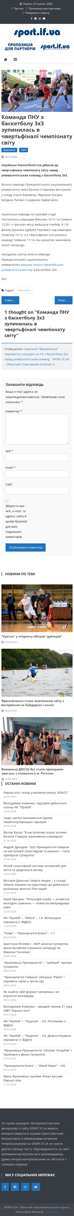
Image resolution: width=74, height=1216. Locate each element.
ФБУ (4, 279)
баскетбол (24, 290)
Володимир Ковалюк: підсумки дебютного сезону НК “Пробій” (35, 805)
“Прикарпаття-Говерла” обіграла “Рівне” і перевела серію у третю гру (34, 979)
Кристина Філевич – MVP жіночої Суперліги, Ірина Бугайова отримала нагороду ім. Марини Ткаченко (36, 948)
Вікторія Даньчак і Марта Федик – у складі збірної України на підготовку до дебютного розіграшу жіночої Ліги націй (36, 885)
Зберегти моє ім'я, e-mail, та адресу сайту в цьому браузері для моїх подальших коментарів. (16, 521)
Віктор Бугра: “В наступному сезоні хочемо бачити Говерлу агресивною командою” (35, 834)
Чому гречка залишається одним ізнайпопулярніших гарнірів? (27, 820)
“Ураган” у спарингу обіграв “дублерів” (31, 636)
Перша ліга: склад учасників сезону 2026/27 (35, 792)
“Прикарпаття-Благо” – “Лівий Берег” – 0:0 (34, 1066)
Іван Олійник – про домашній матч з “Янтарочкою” (13, 300)
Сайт (9, 484)
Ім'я (9, 451)
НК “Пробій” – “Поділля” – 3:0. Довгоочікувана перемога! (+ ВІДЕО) (37, 1038)
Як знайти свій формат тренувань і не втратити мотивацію (31, 994)
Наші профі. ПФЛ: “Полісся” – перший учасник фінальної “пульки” (65, 300)
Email (11, 467)
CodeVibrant (51, 1212)
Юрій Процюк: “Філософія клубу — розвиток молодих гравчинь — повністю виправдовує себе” (36, 903)
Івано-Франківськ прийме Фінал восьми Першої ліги (33, 1078)
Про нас (19, 8)
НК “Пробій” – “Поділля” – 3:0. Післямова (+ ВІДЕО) (34, 1023)
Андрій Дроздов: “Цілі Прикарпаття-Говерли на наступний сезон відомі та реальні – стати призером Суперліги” (36, 851)
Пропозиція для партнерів (44, 8)
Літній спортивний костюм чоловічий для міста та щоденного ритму (34, 868)
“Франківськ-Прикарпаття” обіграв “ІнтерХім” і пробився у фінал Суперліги (37, 1052)
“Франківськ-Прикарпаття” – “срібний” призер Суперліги (37, 965)
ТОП (23, 149)
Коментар (14, 411)
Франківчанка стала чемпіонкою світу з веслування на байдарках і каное (32, 703)
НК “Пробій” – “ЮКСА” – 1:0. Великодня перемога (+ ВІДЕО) (32, 920)
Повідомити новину (37, 12)
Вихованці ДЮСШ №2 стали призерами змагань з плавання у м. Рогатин (32, 771)
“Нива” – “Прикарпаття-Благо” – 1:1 (29, 933)
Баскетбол (9, 149)
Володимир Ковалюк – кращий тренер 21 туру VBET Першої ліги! (37, 1008)
